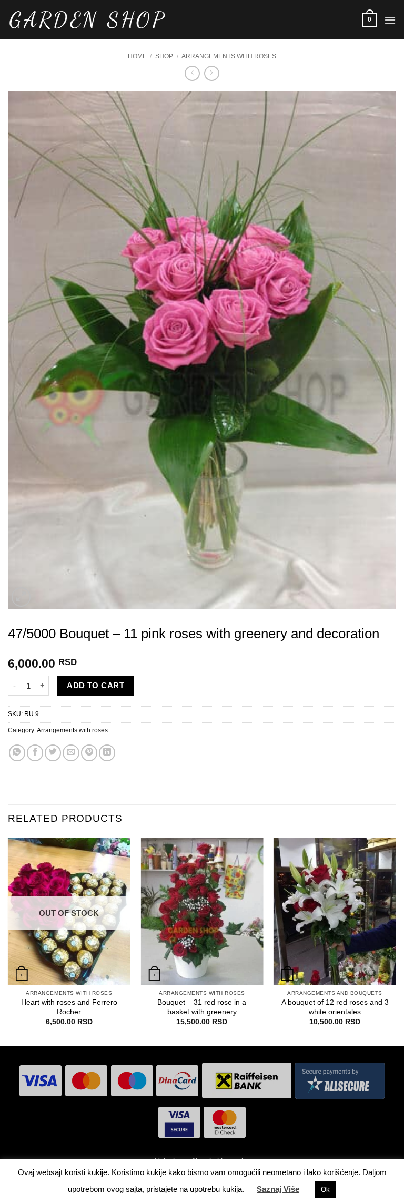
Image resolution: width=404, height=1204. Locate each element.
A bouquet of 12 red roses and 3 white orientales (335, 1007)
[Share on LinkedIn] (107, 752)
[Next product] (192, 73)
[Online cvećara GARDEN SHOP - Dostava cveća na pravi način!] (87, 20)
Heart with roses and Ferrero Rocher (69, 1007)
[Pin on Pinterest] (89, 752)
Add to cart (95, 685)
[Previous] (8, 940)
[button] (369, 19)
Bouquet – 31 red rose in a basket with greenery (201, 1007)
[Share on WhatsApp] (17, 752)
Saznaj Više (278, 1189)
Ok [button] (325, 1189)
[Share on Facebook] (35, 752)
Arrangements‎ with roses (228, 56)
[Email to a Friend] (71, 752)
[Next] (395, 940)
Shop (164, 56)
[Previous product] (211, 73)
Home (137, 56)
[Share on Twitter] (53, 752)
